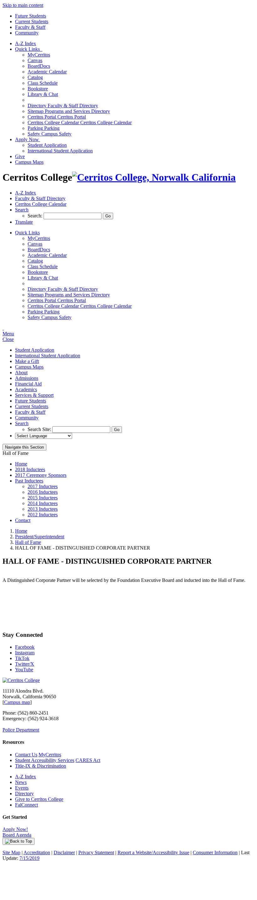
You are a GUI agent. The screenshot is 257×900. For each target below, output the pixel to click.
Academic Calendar (47, 71)
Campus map (17, 702)
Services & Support (34, 395)
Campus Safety (49, 133)
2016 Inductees (43, 492)
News (21, 782)
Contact (22, 520)
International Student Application (60, 150)
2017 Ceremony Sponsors (40, 475)
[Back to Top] (18, 841)
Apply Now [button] (27, 139)
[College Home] (154, 177)
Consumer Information (215, 852)
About (21, 372)
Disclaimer (64, 852)
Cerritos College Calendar (80, 122)
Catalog (35, 77)
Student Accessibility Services (44, 760)
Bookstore (38, 88)
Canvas (35, 60)
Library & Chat (43, 94)
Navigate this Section (24, 447)
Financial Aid (28, 383)
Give (20, 156)
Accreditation (37, 852)
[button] (22, 209)
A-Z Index (25, 43)
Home (21, 463)
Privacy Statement (96, 852)
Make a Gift (27, 361)
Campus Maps (29, 162)
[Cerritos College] (21, 680)
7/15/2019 (29, 858)
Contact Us (26, 754)
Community (27, 32)
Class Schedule (43, 83)
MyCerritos (39, 54)
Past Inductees (29, 480)
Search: (36, 215)
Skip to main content (23, 5)
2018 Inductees (30, 469)
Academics (26, 389)
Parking (44, 128)
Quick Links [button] (28, 49)
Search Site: (40, 429)
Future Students (30, 16)
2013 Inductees (43, 509)
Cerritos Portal (57, 117)
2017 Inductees (43, 486)
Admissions (26, 378)
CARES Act (88, 760)
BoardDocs (39, 66)
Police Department (21, 729)
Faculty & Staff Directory (63, 105)
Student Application (47, 145)
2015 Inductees (43, 497)
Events (22, 788)
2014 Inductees (43, 503)
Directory (24, 793)
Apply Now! (15, 829)
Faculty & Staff (30, 27)
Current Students (31, 21)
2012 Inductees (43, 514)
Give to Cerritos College (39, 799)
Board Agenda (17, 835)
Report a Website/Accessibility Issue (153, 852)
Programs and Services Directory (69, 111)
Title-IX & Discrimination (40, 766)
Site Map (11, 852)
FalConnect (26, 804)
